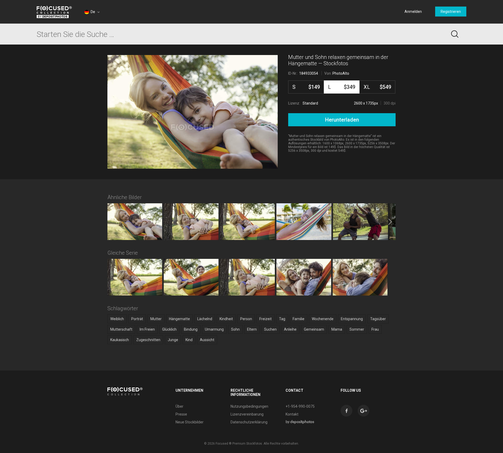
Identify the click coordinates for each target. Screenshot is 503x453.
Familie (298, 319)
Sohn (235, 329)
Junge (173, 340)
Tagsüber (378, 319)
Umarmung (214, 329)
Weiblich (117, 319)
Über (179, 406)
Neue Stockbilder (190, 422)
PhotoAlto (340, 73)
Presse (181, 414)
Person (246, 319)
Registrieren (451, 11)
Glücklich (169, 329)
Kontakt (292, 414)
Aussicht (207, 340)
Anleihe (290, 329)
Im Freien (147, 329)
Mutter (156, 319)
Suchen (270, 329)
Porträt (137, 319)
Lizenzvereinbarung (247, 414)
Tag (282, 319)
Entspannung (352, 319)
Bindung (191, 329)
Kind (189, 340)
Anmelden (413, 11)
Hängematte (179, 319)
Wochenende (322, 319)
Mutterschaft (121, 329)
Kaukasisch (119, 340)
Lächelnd (204, 319)
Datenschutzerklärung (249, 422)
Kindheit (226, 319)
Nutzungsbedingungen (249, 406)
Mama (336, 329)
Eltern (252, 329)
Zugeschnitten (148, 340)
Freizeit (265, 319)
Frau (375, 329)
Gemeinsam (314, 329)
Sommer (356, 329)
